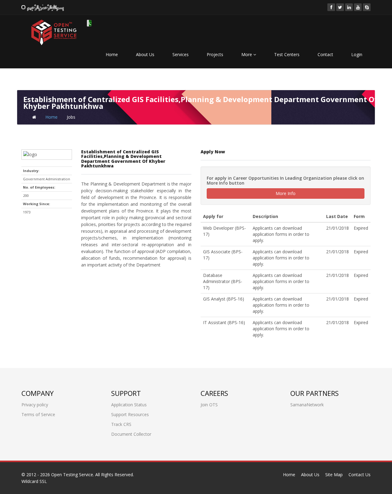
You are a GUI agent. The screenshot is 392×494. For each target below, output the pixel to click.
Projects (215, 54)
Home (112, 54)
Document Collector (131, 434)
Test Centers (287, 54)
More (247, 54)
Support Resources (130, 414)
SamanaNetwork (307, 405)
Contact (325, 54)
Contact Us (360, 474)
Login (356, 54)
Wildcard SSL (34, 481)
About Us (145, 54)
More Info (286, 193)
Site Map (334, 474)
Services (180, 54)
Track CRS (121, 424)
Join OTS (209, 405)
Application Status (129, 405)
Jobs (71, 117)
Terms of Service (38, 414)
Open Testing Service (72, 474)
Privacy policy (34, 405)
